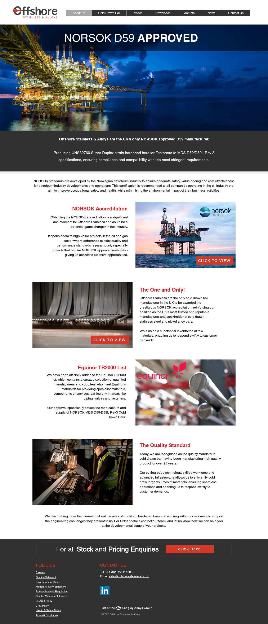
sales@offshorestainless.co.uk (129, 576)
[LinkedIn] (105, 590)
